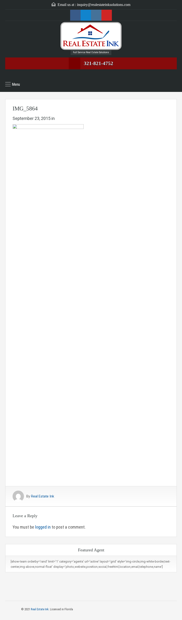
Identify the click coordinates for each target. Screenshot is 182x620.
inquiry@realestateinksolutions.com (103, 5)
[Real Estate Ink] (91, 36)
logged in (43, 527)
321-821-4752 (98, 63)
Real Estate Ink (42, 496)
